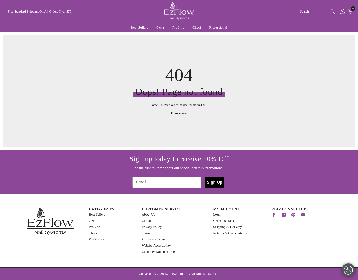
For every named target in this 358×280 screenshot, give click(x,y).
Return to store (179, 113)
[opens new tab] (274, 214)
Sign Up (214, 182)
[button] (317, 11)
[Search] (331, 11)
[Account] (342, 11)
